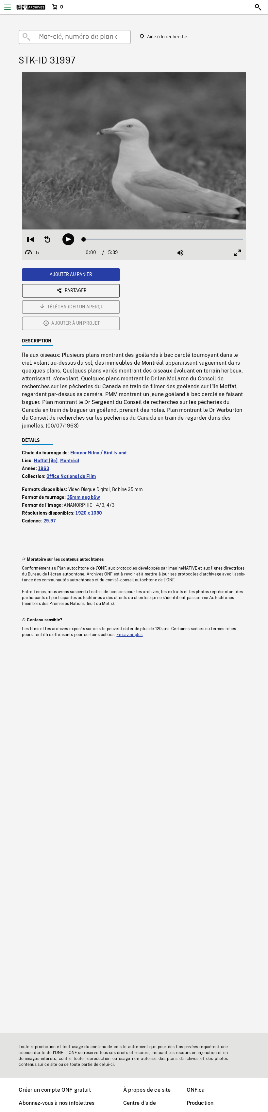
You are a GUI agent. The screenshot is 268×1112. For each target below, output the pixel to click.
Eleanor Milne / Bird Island (98, 453)
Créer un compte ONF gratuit (55, 1090)
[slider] (163, 239)
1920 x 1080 (88, 513)
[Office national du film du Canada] (30, 7)
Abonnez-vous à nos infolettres (56, 1103)
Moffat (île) (46, 461)
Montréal (69, 461)
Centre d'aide (139, 1103)
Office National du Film (71, 476)
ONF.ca (196, 1090)
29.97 (49, 521)
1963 (43, 468)
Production (200, 1103)
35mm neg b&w (83, 497)
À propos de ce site (147, 1090)
